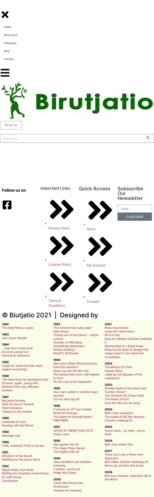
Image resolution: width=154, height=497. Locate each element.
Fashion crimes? (115, 392)
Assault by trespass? (16, 355)
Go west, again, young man (20, 383)
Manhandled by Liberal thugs (124, 346)
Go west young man (15, 351)
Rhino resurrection (117, 327)
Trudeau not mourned (67, 490)
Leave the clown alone (119, 331)
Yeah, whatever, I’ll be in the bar (23, 445)
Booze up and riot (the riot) (71, 370)
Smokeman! (61, 486)
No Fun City (112, 335)
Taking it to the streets (17, 411)
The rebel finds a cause (17, 327)
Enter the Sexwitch (65, 367)
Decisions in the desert (17, 456)
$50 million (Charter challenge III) (126, 462)
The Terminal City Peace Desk (124, 395)
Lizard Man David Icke (68, 483)
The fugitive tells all (66, 451)
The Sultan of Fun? (117, 399)
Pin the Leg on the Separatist (72, 381)
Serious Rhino (114, 370)
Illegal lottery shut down (18, 469)
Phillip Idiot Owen (64, 472)
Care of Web (118, 315)
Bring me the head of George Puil (126, 349)
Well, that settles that (119, 444)
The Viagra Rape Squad (69, 448)
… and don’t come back (17, 348)
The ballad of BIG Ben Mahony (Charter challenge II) (125, 418)
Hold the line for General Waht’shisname (17, 405)
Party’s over (61, 434)
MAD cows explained (119, 413)
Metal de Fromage (65, 413)
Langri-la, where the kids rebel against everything (22, 367)
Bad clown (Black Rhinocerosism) (75, 363)
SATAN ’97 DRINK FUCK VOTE (73, 430)
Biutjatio (21, 315)
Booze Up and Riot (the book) (124, 465)
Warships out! (11, 435)
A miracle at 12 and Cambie (72, 409)
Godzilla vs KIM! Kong (67, 342)
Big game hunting (13, 400)
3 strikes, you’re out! (66, 469)
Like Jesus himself (14, 338)
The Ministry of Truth (118, 367)
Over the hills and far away (122, 403)
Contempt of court (14, 421)
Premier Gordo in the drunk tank (126, 388)
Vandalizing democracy (68, 346)
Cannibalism (10, 480)
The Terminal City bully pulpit (72, 327)
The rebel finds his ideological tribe (25, 379)
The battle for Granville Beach (72, 416)
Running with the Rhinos (18, 425)
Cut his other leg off (66, 399)
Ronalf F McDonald (65, 353)
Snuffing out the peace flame (21, 459)
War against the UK (66, 444)
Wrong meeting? (64, 349)
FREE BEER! (60, 420)
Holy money (61, 331)
